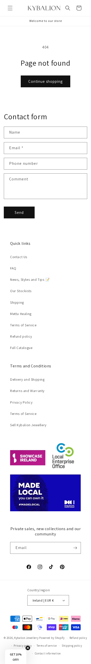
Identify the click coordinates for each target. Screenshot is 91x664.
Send (19, 212)
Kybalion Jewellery (26, 638)
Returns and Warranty (27, 390)
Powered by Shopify (52, 638)
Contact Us (18, 257)
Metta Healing (21, 313)
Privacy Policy (21, 402)
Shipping (17, 302)
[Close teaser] (27, 647)
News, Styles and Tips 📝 (30, 279)
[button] (10, 8)
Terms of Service (23, 325)
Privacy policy (23, 645)
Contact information (48, 653)
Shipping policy (72, 645)
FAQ (13, 268)
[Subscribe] (75, 548)
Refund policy (21, 336)
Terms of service (47, 645)
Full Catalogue (21, 347)
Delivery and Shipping (27, 379)
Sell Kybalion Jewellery (28, 425)
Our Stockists (21, 291)
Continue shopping (45, 81)
